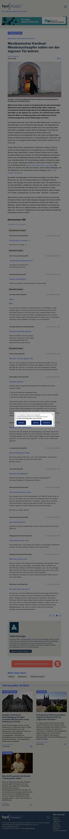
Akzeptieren (46, 422)
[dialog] (34, 419)
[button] (65, 8)
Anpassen (21, 422)
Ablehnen (36, 422)
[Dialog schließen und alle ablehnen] (52, 414)
